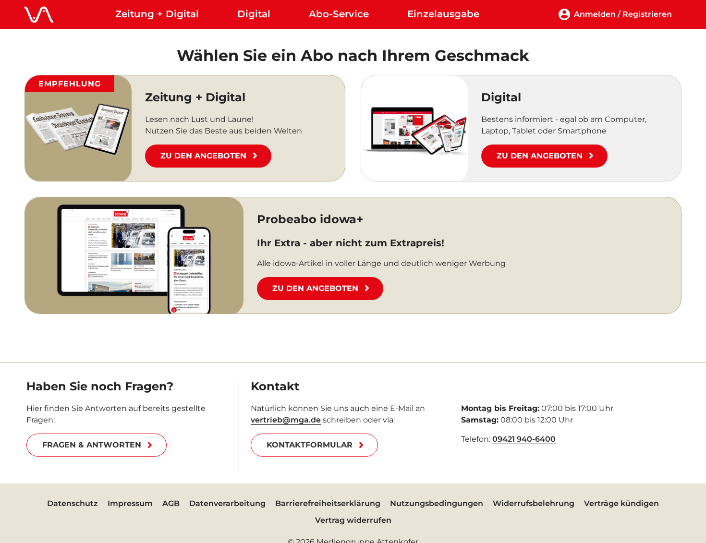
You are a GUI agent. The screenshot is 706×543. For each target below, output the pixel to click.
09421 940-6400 (524, 439)
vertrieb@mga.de (286, 419)
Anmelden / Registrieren (623, 14)
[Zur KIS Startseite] (38, 14)
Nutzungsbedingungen (436, 503)
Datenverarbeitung (227, 503)
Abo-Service (339, 14)
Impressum (130, 503)
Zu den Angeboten (203, 155)
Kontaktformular (310, 444)
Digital (253, 14)
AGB (171, 503)
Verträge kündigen (621, 503)
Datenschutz (72, 503)
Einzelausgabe (443, 14)
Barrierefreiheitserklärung (327, 503)
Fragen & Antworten (91, 444)
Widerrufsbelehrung (533, 503)
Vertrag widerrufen (353, 520)
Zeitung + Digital (157, 14)
